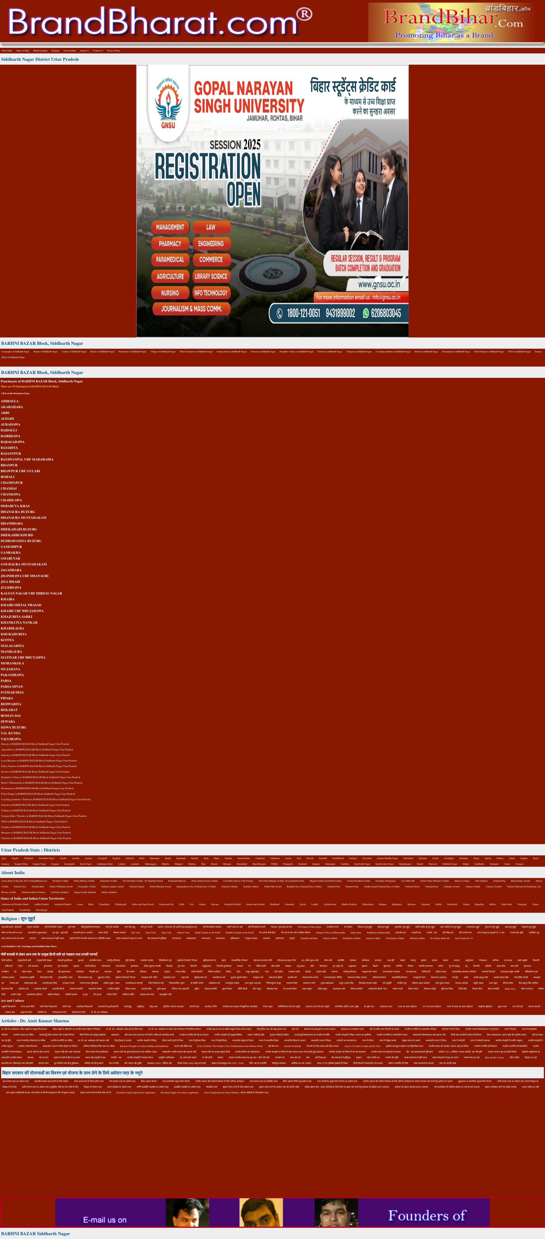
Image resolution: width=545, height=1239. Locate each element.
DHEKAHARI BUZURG (19, 529)
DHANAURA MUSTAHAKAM (23, 517)
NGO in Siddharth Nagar (519, 351)
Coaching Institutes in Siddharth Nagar (393, 351)
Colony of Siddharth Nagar (74, 351)
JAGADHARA (11, 569)
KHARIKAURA (12, 628)
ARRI (5, 412)
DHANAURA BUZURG (18, 511)
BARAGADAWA (13, 441)
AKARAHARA (12, 406)
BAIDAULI (9, 430)
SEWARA (8, 721)
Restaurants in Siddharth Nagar (456, 351)
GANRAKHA (11, 552)
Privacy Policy (113, 50)
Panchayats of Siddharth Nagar (132, 351)
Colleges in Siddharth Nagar (359, 351)
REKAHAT (9, 709)
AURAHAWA (10, 424)
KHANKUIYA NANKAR (19, 622)
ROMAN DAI (11, 715)
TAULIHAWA (11, 738)
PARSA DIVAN (12, 686)
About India (6, 50)
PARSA (6, 680)
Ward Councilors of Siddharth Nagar (196, 351)
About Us (84, 50)
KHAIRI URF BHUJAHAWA (22, 610)
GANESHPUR (11, 546)
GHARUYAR (10, 558)
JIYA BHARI (10, 581)
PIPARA (7, 698)
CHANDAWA (10, 494)
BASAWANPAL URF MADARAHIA (27, 459)
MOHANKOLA (12, 663)
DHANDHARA (12, 523)
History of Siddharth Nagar (45, 351)
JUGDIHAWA (11, 587)
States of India (22, 50)
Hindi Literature (40, 50)
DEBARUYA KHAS (15, 505)
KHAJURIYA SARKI (16, 616)
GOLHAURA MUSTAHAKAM (24, 564)
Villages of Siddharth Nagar (163, 351)
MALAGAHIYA (12, 645)
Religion (55, 50)
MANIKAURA (11, 651)
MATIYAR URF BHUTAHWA (23, 657)
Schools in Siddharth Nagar (329, 351)
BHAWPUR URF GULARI (20, 470)
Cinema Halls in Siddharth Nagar (232, 351)
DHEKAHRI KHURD (17, 534)
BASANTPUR (11, 453)
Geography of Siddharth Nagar (15, 351)
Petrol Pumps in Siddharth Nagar (489, 351)
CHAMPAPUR (12, 482)
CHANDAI (9, 488)
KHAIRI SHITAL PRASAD (21, 604)
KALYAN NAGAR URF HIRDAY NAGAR (31, 593)
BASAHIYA (9, 447)
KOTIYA (7, 639)
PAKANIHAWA (12, 674)
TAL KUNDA (11, 732)
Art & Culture (69, 50)
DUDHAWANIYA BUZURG (21, 540)
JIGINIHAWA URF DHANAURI (24, 575)
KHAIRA (8, 598)
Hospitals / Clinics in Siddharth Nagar (296, 351)
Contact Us (98, 50)
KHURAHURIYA (14, 633)
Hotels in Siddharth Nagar (426, 351)
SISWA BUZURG (13, 727)
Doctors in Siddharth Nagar (263, 351)
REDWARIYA (11, 703)
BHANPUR (9, 464)
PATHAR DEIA (12, 692)
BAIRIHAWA (10, 435)
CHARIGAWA (11, 499)
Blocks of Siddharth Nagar (102, 351)
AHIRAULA (10, 400)
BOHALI (7, 476)
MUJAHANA (10, 668)
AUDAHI (7, 418)
